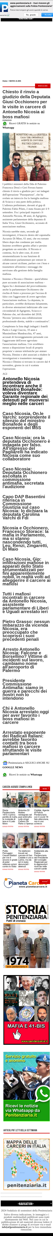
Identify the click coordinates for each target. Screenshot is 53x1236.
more (45, 789)
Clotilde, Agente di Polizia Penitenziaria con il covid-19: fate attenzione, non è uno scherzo (41, 817)
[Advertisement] (26, 48)
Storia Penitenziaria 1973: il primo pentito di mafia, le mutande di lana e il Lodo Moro (10, 817)
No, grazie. (31, 15)
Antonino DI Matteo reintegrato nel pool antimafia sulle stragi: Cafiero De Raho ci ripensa (25, 817)
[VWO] (10, 15)
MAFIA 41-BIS (15, 81)
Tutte (44, 881)
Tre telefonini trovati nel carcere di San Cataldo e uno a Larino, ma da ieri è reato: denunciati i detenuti (25, 858)
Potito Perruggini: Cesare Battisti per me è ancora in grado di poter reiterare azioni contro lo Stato (10, 858)
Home (5, 81)
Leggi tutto (8, 826)
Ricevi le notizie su (24, 774)
